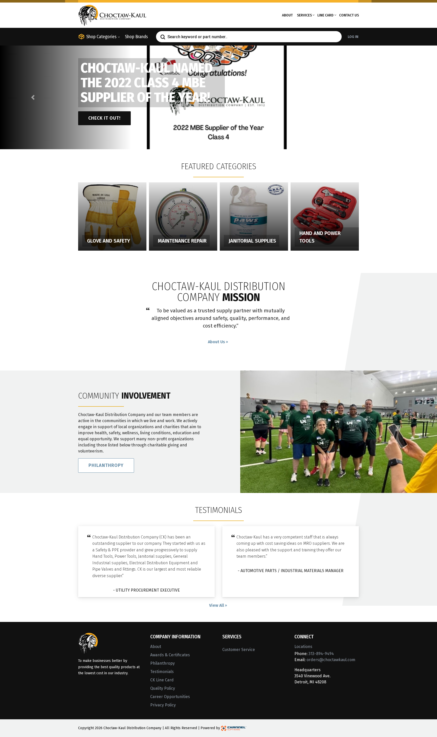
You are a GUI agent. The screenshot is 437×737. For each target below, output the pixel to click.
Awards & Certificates (170, 655)
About (287, 15)
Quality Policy (162, 688)
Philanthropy (106, 465)
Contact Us (349, 15)
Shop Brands (136, 36)
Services (304, 15)
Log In (353, 36)
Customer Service (238, 649)
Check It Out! (104, 118)
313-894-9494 (321, 653)
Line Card (325, 15)
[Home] (112, 14)
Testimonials (162, 671)
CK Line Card (162, 680)
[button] (32, 97)
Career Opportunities (170, 696)
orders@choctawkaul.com (331, 659)
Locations (303, 646)
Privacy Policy (163, 705)
